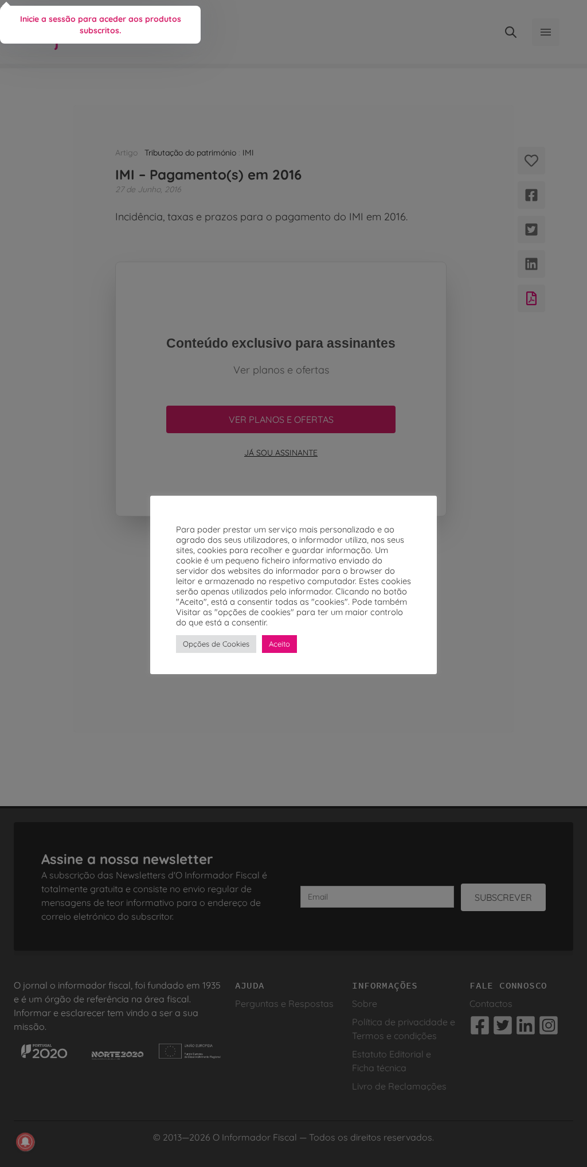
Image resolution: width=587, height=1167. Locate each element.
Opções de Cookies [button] (216, 643)
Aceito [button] (279, 643)
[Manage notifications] (25, 1142)
